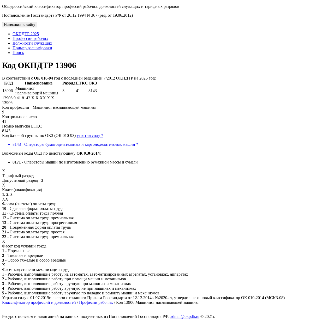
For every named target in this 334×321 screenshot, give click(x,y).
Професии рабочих (95, 302)
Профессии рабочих (30, 38)
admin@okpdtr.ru (184, 316)
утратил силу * (89, 135)
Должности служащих (32, 43)
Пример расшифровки (32, 48)
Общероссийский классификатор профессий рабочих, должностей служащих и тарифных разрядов (90, 6)
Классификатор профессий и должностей (39, 302)
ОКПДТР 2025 (26, 34)
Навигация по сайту (19, 25)
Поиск (18, 52)
